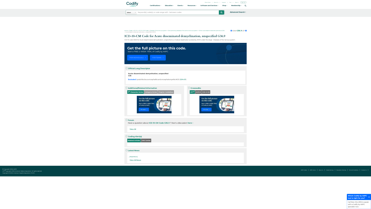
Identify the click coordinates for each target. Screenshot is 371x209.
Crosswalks (196, 88)
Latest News (133, 150)
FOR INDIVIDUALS (137, 58)
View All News (135, 160)
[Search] (245, 6)
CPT (192, 92)
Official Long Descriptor (139, 68)
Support (224, 2)
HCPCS (198, 92)
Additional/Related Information (142, 88)
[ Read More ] (133, 156)
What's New (208, 2)
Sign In (236, 2)
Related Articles (134, 140)
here (190, 123)
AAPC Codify (304, 170)
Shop (224, 5)
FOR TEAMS (156, 58)
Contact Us (364, 170)
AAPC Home (313, 170)
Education (169, 5)
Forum (131, 120)
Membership (236, 5)
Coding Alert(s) (135, 136)
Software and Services (209, 5)
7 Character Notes (135, 92)
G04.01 (183, 79)
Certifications (155, 5)
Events (180, 5)
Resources (192, 5)
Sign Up (243, 2)
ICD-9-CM (206, 92)
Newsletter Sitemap (341, 170)
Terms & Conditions (353, 170)
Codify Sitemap (330, 170)
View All (133, 129)
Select (129, 12)
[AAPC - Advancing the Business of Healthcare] (132, 4)
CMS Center (146, 140)
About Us (216, 2)
